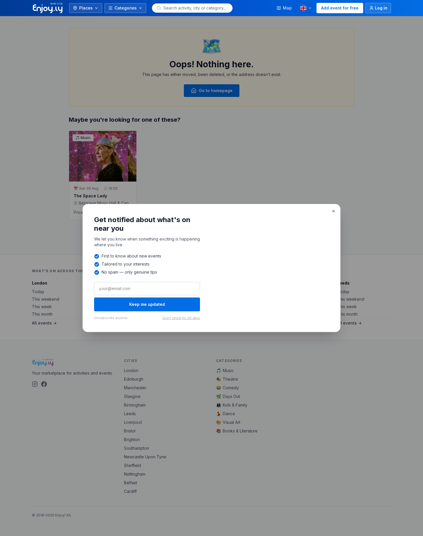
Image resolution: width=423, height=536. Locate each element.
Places (86, 7)
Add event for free (340, 7)
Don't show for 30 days (181, 318)
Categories (126, 7)
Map (287, 7)
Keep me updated (147, 304)
